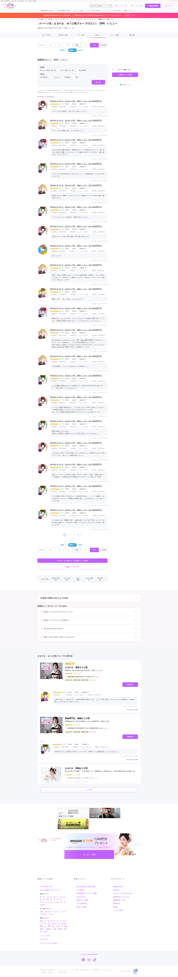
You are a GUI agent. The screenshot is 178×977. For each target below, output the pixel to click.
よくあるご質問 (138, 5)
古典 (41, 911)
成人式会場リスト (86, 970)
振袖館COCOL (117, 886)
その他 (42, 904)
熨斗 (53, 926)
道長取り (49, 929)
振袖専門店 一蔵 (119, 900)
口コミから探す (79, 11)
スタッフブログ (62, 970)
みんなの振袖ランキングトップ (50, 890)
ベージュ (49, 896)
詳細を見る (130, 684)
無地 (41, 921)
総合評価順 (82, 70)
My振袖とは (52, 970)
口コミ (97, 35)
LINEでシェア (126, 84)
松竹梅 (63, 923)
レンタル (56, 77)
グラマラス (43, 914)
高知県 (80, 50)
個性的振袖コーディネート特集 (87, 893)
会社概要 (43, 972)
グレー (57, 902)
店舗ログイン (52, 972)
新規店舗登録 (62, 972)
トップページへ (173, 1)
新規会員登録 (154, 6)
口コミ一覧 (43, 939)
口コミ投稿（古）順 (67, 70)
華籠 (49, 926)
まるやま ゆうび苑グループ (61, 19)
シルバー (50, 902)
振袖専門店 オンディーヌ (121, 896)
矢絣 (54, 929)
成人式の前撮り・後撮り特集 (86, 886)
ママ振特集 (80, 890)
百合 (49, 923)
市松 (65, 929)
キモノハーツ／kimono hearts (122, 893)
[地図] (96, 676)
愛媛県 (71, 50)
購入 (76, 77)
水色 (47, 899)
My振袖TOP (43, 970)
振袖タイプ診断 (82, 907)
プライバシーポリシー (107, 970)
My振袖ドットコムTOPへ (72, 567)
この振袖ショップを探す (125, 74)
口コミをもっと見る (132, 709)
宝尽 (58, 926)
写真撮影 (67, 77)
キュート (56, 911)
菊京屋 (115, 907)
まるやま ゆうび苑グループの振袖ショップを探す (72, 560)
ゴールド (43, 902)
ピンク (56, 896)
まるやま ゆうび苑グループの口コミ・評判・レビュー (83, 19)
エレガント (48, 911)
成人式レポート (82, 896)
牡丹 (64, 921)
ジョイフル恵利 (118, 910)
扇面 (41, 926)
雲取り (42, 929)
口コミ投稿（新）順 (49, 70)
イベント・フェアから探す (112, 11)
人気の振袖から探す (63, 11)
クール (63, 911)
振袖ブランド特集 (82, 900)
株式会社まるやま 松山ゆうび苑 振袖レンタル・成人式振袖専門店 (76, 101)
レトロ (51, 914)
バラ (41, 923)
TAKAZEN (116, 890)
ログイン (170, 6)
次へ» (79, 535)
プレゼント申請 (122, 5)
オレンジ (62, 896)
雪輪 (65, 926)
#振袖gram (116, 903)
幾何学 (60, 929)
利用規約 (95, 970)
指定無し (45, 77)
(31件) (76, 725)
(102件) (77, 673)
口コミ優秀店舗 (82, 903)
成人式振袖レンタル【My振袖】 (45, 19)
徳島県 (62, 50)
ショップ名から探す (93, 11)
